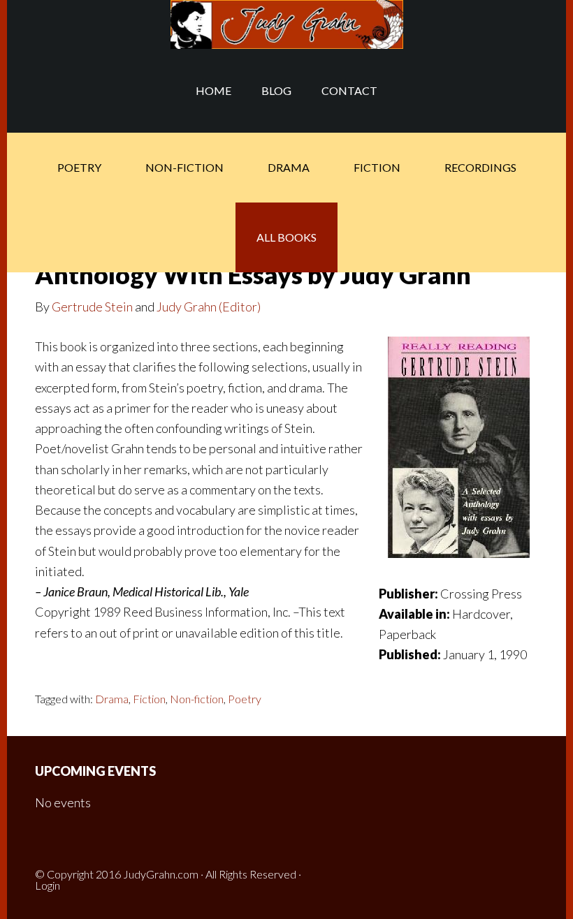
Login (47, 885)
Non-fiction (197, 698)
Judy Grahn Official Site (286, 24)
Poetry (244, 698)
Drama (112, 698)
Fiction (149, 698)
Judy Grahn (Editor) (209, 306)
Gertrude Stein (92, 306)
